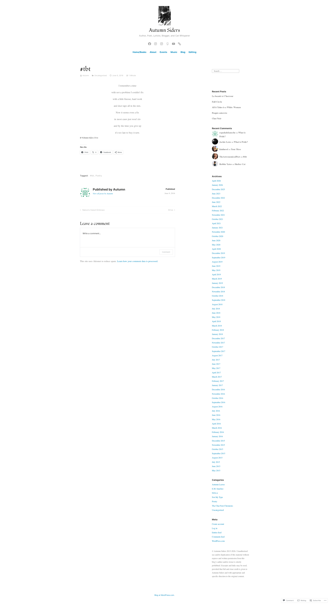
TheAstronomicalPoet (229, 156)
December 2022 (218, 197)
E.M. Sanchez (217, 488)
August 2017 (217, 355)
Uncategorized (100, 75)
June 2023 (216, 193)
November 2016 (218, 393)
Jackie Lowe (225, 142)
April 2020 (216, 249)
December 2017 (218, 338)
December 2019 (218, 253)
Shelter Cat (240, 164)
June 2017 (216, 364)
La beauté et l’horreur (222, 96)
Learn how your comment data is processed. (137, 261)
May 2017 (216, 368)
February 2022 (218, 210)
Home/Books (139, 52)
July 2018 (216, 308)
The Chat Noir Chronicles (222, 505)
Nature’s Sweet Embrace (91, 210)
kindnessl (223, 149)
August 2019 (217, 261)
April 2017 (216, 372)
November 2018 (218, 291)
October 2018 (217, 295)
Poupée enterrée (219, 113)
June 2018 (216, 312)
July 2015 (216, 462)
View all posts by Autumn (103, 193)
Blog (183, 52)
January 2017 (217, 385)
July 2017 (216, 359)
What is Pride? (241, 142)
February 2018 (218, 330)
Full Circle (217, 101)
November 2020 (218, 231)
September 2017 (218, 351)
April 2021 (216, 223)
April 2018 (216, 321)
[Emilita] (161, 43)
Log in (214, 528)
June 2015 (216, 466)
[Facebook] (149, 43)
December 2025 (218, 189)
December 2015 (218, 440)
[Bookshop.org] (179, 43)
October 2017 (217, 346)
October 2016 (217, 398)
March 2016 (217, 427)
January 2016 (217, 436)
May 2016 (216, 419)
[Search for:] (225, 70)
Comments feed (218, 536)
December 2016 (218, 389)
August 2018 (217, 304)
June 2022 (216, 202)
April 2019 (216, 274)
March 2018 (217, 325)
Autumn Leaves (218, 484)
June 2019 (216, 266)
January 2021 (217, 227)
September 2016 (218, 402)
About (153, 52)
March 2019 (217, 278)
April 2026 (216, 180)
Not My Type (217, 497)
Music (174, 52)
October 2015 (217, 449)
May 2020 (216, 244)
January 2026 (217, 185)
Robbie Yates (225, 164)
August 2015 (217, 457)
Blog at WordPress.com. (164, 595)
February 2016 (218, 432)
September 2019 (218, 257)
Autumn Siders (164, 30)
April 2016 (216, 423)
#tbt (92, 175)
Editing (192, 52)
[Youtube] (173, 43)
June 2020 (216, 240)
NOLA (215, 493)
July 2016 (216, 410)
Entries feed (216, 532)
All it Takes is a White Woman (226, 107)
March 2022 (217, 206)
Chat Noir (216, 118)
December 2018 (218, 287)
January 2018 (217, 334)
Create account (218, 524)
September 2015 (218, 453)
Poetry (98, 175)
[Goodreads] (167, 43)
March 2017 (217, 376)
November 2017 (218, 342)
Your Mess (236, 149)
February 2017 (218, 381)
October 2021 (217, 219)
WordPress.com (218, 541)
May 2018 (216, 317)
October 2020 (217, 236)
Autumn (86, 75)
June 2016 (216, 415)
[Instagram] (155, 43)
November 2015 (218, 445)
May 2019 (216, 270)
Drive (170, 210)
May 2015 (216, 470)
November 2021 (218, 214)
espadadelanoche (227, 132)
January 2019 (217, 283)
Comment (166, 252)
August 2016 (217, 406)
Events (163, 52)
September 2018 (218, 300)
